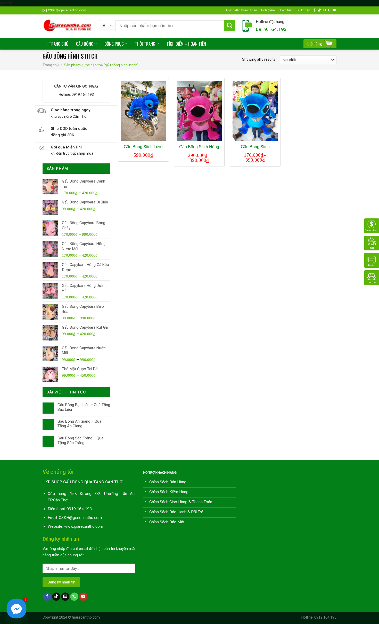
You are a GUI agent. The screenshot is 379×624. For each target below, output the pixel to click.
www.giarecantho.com (83, 526)
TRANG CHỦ (58, 44)
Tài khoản (303, 10)
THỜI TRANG (145, 44)
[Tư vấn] (371, 260)
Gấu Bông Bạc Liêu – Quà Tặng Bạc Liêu (83, 407)
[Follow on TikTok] (319, 10)
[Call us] (329, 10)
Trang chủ (51, 65)
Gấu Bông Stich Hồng (199, 147)
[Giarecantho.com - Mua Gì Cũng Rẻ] (67, 26)
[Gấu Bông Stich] (255, 111)
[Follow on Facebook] (314, 10)
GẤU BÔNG (84, 44)
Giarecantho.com (86, 617)
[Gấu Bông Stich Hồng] (199, 111)
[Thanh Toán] (371, 225)
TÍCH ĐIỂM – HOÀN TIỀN (186, 44)
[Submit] (229, 25)
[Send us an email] (324, 10)
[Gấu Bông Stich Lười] (143, 111)
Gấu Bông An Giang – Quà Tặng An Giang (79, 423)
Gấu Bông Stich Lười (143, 147)
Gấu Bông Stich (255, 147)
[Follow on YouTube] (334, 10)
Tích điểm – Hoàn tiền (277, 10)
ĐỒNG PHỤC (114, 44)
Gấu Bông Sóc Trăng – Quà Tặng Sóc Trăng (80, 440)
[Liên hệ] (371, 277)
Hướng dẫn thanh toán (241, 10)
